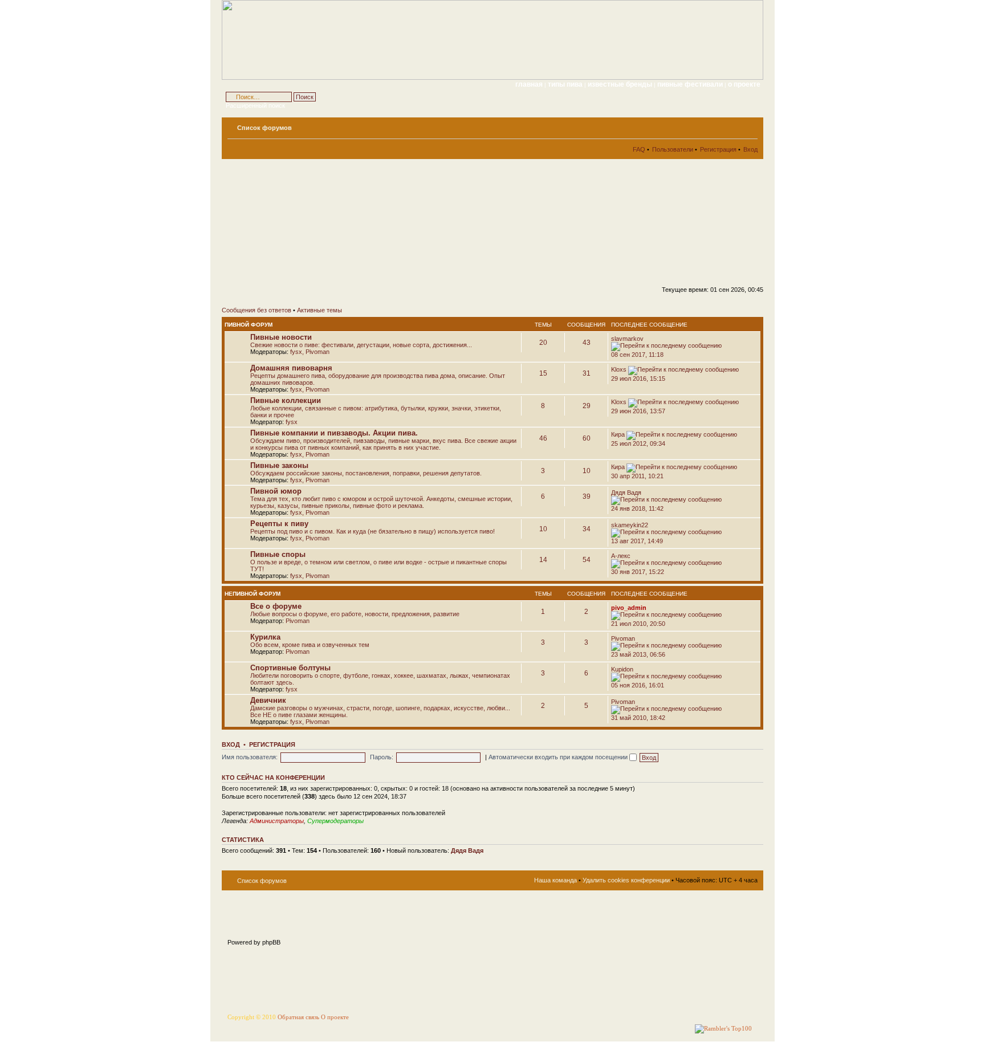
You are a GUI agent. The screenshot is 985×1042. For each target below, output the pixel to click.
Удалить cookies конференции (626, 880)
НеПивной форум (252, 594)
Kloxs (618, 369)
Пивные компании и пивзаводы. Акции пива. (334, 433)
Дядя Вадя (626, 492)
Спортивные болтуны (290, 668)
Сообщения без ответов (256, 310)
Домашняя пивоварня (291, 368)
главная (529, 84)
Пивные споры (278, 554)
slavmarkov (627, 338)
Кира (618, 434)
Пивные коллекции (285, 400)
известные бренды (621, 84)
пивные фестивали (690, 84)
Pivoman (317, 351)
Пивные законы (279, 465)
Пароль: (381, 757)
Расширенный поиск (255, 105)
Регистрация (718, 149)
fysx (296, 351)
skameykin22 (629, 525)
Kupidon (622, 669)
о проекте (744, 84)
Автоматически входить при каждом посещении (559, 757)
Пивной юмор (276, 491)
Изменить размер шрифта (749, 125)
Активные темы (319, 310)
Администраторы (277, 820)
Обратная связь (298, 1017)
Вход (750, 149)
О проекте (335, 1017)
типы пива (566, 84)
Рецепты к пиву (279, 523)
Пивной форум (248, 324)
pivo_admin (628, 607)
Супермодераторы (335, 820)
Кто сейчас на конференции (273, 777)
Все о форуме (276, 606)
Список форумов (264, 127)
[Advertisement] (324, 226)
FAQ (639, 149)
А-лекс (620, 555)
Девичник (268, 700)
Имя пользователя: (250, 757)
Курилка (265, 637)
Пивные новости (281, 337)
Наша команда (555, 880)
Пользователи (672, 149)
